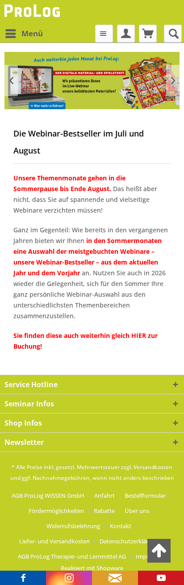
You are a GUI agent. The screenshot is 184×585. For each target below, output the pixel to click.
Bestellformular (145, 495)
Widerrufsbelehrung (73, 526)
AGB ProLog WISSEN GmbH (48, 495)
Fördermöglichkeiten (56, 511)
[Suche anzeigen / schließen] (173, 34)
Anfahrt (104, 495)
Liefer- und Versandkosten (54, 541)
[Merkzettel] (104, 34)
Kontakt (120, 526)
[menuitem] (23, 34)
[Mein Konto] (126, 34)
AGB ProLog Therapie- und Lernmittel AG (72, 556)
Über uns (137, 511)
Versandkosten (153, 467)
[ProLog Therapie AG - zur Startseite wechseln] (33, 12)
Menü (32, 33)
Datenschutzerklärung (129, 541)
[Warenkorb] (148, 34)
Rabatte (104, 511)
